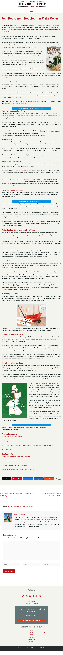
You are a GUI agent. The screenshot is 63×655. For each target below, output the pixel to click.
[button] (23, 596)
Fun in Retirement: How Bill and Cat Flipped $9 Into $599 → (51, 494)
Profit (23, 506)
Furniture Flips (17, 506)
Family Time (10, 506)
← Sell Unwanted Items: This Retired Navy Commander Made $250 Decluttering (17, 494)
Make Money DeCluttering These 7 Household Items (16, 456)
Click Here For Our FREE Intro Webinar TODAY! (31, 108)
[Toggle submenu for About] (44, 632)
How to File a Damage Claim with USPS (12, 436)
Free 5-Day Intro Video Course (10, 441)
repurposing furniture (21, 170)
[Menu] (31, 10)
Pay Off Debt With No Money (10, 460)
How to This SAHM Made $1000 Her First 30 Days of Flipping (18, 469)
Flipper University (6, 449)
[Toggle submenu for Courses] (44, 637)
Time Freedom (29, 506)
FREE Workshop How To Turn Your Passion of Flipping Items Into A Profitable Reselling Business (27, 445)
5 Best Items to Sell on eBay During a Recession (14, 465)
